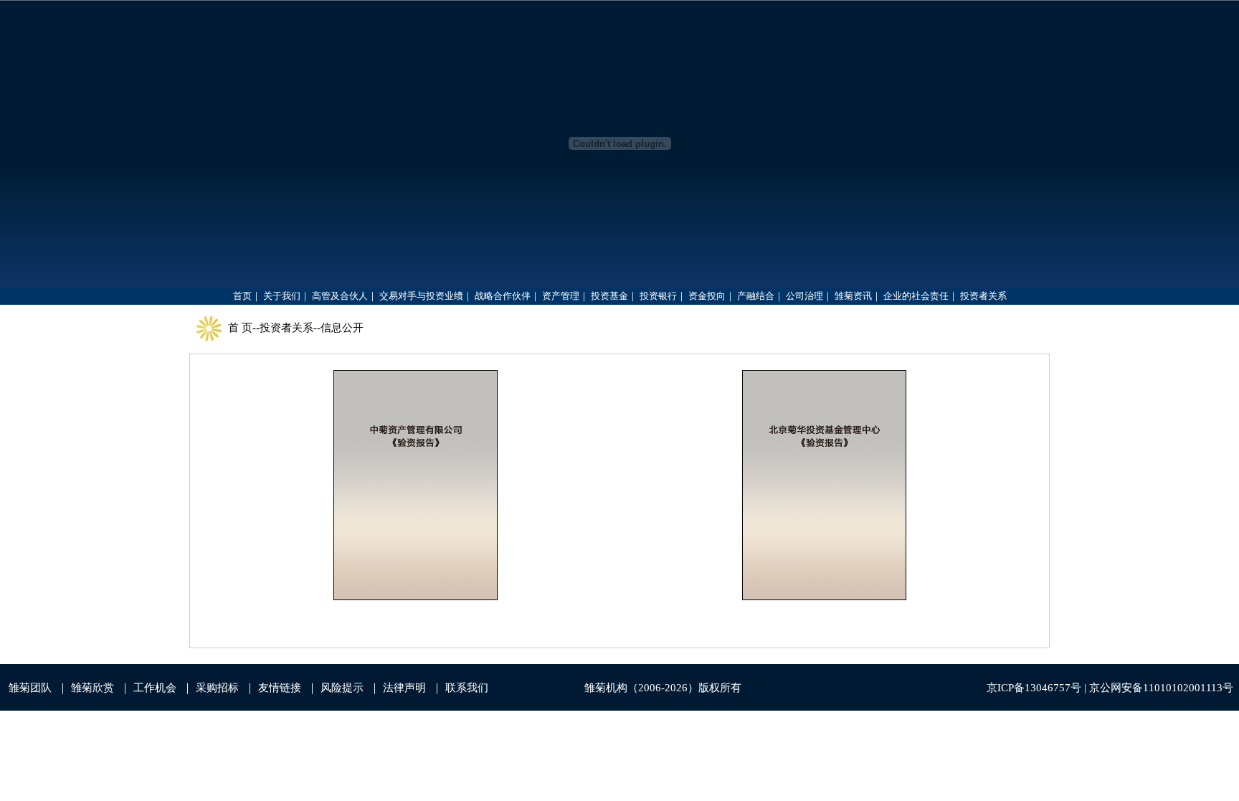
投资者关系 (286, 327)
